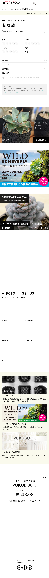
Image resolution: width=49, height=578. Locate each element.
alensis (4, 321)
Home (20, 13)
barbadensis (29, 340)
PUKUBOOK (11, 3)
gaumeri (5, 360)
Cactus (27, 13)
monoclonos (29, 360)
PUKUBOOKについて (17, 501)
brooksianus (6, 340)
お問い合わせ (35, 501)
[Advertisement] (24, 261)
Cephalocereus (35, 13)
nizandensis (29, 321)
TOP (44, 477)
